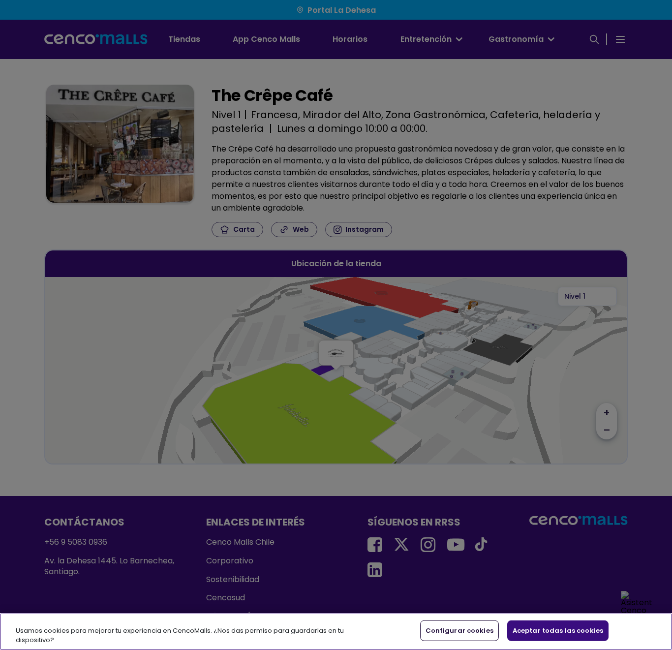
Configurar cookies (459, 630)
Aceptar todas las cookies (558, 630)
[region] (336, 631)
